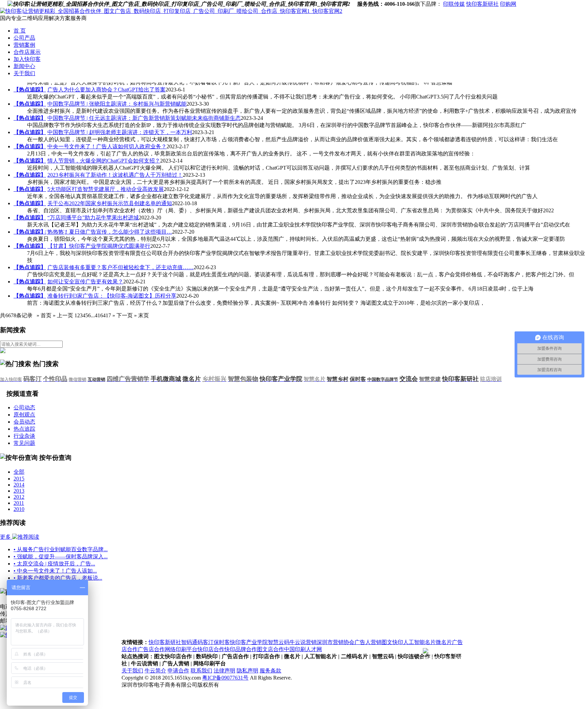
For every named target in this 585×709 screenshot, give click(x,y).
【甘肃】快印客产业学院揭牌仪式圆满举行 (98, 246)
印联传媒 (454, 4)
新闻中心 (24, 66)
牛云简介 (155, 670)
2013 (19, 491)
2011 (19, 503)
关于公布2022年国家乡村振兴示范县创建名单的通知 (109, 203)
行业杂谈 (24, 436)
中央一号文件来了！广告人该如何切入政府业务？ (107, 146)
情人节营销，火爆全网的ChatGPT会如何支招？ (103, 161)
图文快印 (392, 642)
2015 (19, 478)
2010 (19, 509)
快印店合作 (210, 649)
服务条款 (270, 670)
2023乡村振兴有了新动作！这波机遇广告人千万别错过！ (115, 175)
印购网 (508, 4)
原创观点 (24, 414)
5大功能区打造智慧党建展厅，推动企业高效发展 (105, 189)
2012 (19, 497)
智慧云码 (278, 642)
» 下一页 (122, 315)
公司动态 (24, 407)
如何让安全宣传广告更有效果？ (85, 281)
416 (99, 315)
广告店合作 (151, 649)
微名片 (444, 642)
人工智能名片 (419, 642)
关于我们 (24, 73)
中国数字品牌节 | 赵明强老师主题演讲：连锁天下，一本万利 (119, 132)
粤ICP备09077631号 (225, 678)
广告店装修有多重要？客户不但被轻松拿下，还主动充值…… (120, 267)
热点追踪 (24, 429)
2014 (19, 485)
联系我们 (201, 670)
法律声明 (224, 670)
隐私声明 (247, 670)
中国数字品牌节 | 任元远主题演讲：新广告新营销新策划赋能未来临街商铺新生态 (144, 118)
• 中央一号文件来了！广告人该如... (55, 571)
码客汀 (205, 642)
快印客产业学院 (249, 642)
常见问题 (24, 443)
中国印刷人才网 (303, 649)
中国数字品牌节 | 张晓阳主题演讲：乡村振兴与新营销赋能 (117, 104)
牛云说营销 (303, 642)
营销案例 (24, 45)
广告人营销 (368, 642)
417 (107, 315)
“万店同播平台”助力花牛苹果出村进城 (93, 217)
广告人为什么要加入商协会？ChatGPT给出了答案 (106, 89)
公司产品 (24, 38)
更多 (6, 537)
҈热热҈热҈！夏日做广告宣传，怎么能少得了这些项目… (109, 232)
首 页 (20, 31)
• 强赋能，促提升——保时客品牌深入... (61, 556)
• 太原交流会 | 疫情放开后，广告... (54, 563)
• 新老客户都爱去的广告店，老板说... (58, 578)
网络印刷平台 (181, 649)
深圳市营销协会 (335, 642)
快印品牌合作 (240, 649)
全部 (19, 472)
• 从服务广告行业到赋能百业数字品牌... (61, 549)
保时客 (222, 642)
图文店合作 (270, 649)
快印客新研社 (482, 4)
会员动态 (24, 422)
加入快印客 (27, 59)
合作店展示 (27, 52)
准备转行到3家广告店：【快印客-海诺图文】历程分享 (111, 296)
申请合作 (178, 670)
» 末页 (141, 315)
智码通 (189, 642)
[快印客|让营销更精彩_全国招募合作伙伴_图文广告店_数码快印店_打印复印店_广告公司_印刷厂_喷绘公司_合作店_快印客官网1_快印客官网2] (171, 11)
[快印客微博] (353, 4)
